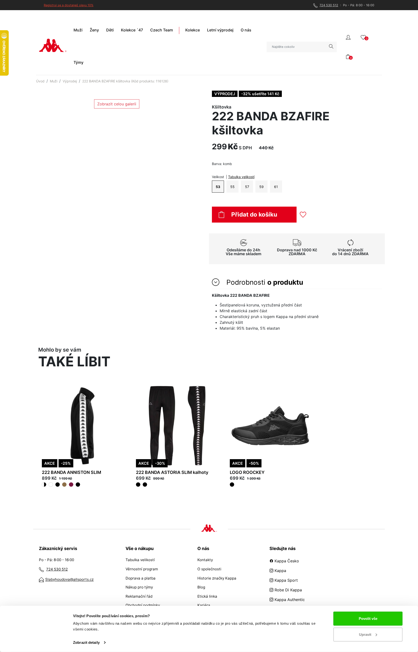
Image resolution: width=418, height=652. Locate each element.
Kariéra (203, 605)
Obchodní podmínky (143, 605)
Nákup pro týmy (139, 587)
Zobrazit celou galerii (116, 103)
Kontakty (205, 560)
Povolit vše (368, 618)
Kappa (279, 570)
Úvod (40, 81)
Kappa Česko (286, 560)
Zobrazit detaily (86, 642)
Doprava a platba (141, 578)
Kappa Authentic (289, 599)
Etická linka (207, 596)
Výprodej (70, 81)
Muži (53, 81)
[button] (348, 37)
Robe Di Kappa (287, 589)
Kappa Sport (285, 580)
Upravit (365, 634)
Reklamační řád (139, 596)
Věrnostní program (142, 569)
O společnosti (209, 569)
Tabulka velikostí (241, 177)
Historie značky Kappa (216, 578)
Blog (201, 587)
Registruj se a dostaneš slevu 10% (68, 5)
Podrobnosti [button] (263, 282)
